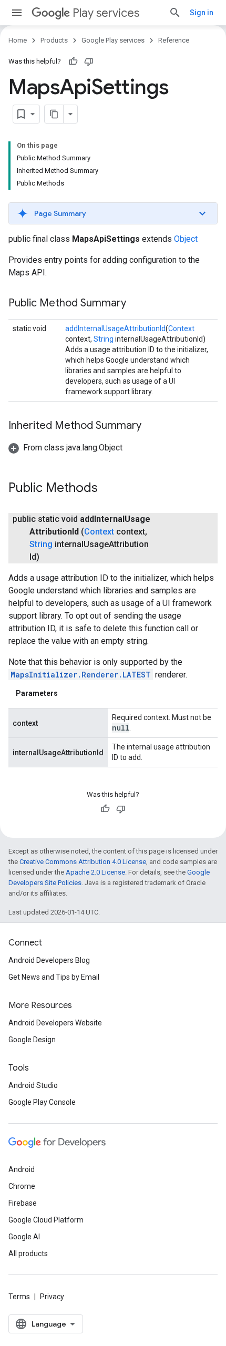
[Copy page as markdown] (54, 114)
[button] (113, 213)
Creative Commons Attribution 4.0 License (82, 862)
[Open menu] (16, 12)
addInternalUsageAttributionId (115, 328)
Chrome (21, 1186)
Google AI (24, 1236)
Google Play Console (42, 1102)
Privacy (52, 1296)
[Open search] (175, 12)
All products (28, 1253)
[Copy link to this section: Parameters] (68, 693)
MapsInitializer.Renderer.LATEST (81, 675)
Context (181, 328)
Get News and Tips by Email (53, 977)
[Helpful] (73, 61)
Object (186, 239)
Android (21, 1169)
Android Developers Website (55, 1023)
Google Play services (113, 40)
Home (17, 40)
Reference (173, 40)
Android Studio (33, 1085)
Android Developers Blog (49, 960)
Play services (106, 13)
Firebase (22, 1203)
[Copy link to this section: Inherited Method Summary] (151, 426)
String (104, 339)
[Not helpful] (89, 61)
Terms (19, 1296)
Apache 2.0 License (95, 872)
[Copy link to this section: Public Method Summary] (136, 303)
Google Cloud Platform (46, 1220)
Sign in (201, 12)
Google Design (32, 1039)
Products (54, 40)
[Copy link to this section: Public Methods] (108, 488)
